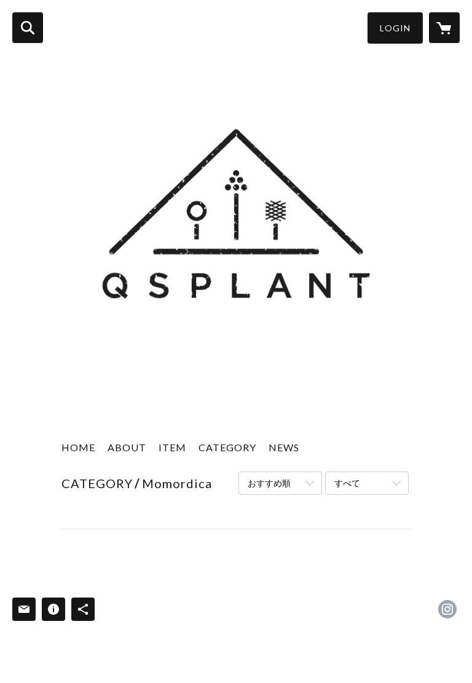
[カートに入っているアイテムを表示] (444, 27)
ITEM (172, 447)
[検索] (27, 27)
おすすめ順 (269, 483)
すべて (347, 483)
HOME (78, 447)
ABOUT (127, 447)
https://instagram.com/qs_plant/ (447, 609)
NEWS (284, 447)
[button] (395, 28)
